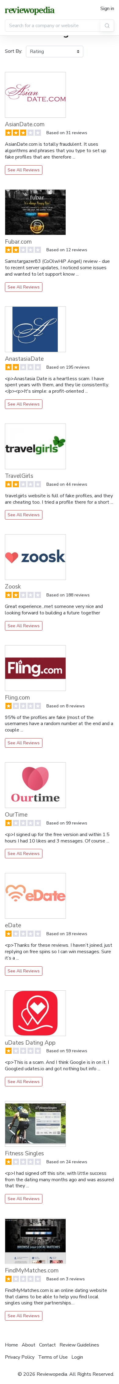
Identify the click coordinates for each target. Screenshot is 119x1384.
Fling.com (17, 698)
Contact (47, 1345)
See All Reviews (24, 170)
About (28, 1345)
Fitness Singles (24, 1153)
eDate (13, 925)
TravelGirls (19, 476)
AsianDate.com (25, 124)
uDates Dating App (30, 1043)
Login (77, 1357)
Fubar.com (18, 242)
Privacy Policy (19, 1357)
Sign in (107, 8)
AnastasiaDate (24, 359)
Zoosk (13, 587)
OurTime (16, 815)
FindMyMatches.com (32, 1271)
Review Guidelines (79, 1345)
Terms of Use (53, 1357)
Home (11, 1345)
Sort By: (13, 51)
